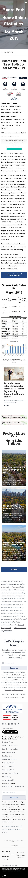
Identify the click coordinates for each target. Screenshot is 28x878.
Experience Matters (9, 752)
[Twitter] (6, 724)
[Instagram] (15, 724)
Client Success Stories (10, 745)
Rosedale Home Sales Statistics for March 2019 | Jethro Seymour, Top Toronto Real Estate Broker (14, 390)
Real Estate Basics (8, 763)
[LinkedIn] (8, 724)
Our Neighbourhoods (9, 759)
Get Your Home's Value (10, 773)
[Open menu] (26, 2)
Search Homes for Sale (10, 749)
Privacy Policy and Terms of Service (14, 690)
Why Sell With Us (8, 766)
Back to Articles (8, 52)
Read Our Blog (7, 756)
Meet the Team (7, 742)
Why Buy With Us (8, 770)
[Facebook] (3, 724)
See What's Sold (8, 780)
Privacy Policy (14, 845)
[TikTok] (18, 724)
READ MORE (6, 405)
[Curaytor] (10, 733)
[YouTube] (12, 724)
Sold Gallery (6, 777)
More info (18, 870)
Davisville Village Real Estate (10, 584)
